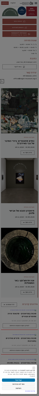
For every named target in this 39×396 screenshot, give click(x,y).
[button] (2, 81)
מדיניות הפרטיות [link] (30, 391)
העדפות (18, 388)
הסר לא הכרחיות (18, 384)
